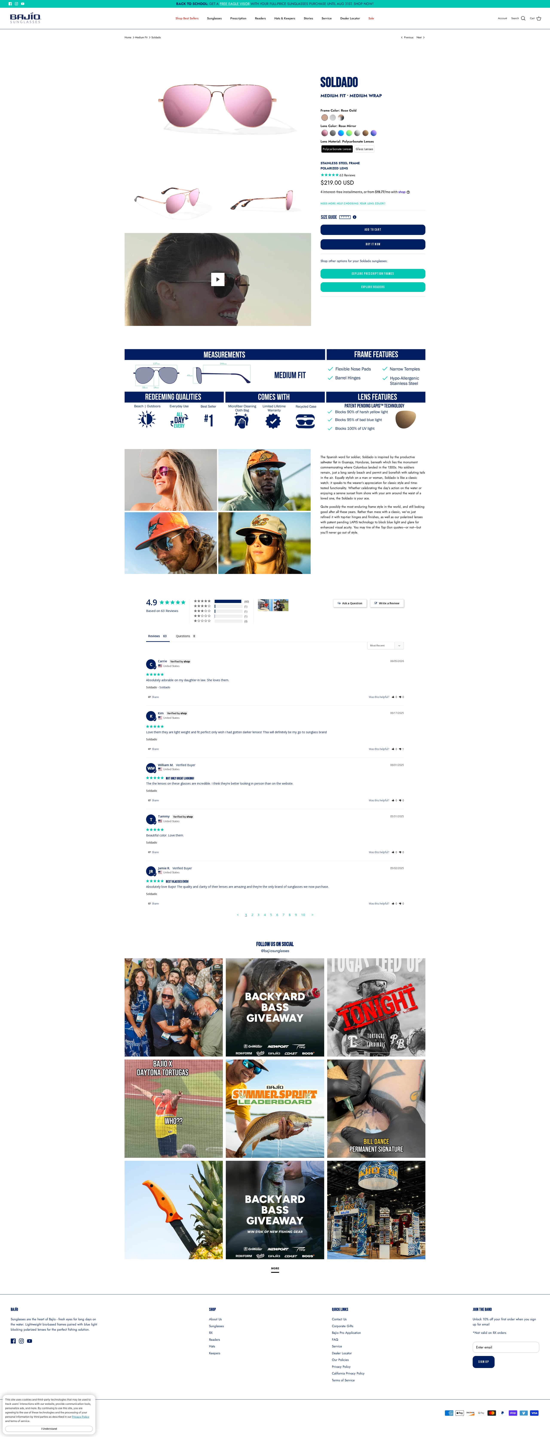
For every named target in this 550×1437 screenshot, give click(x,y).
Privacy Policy (341, 1366)
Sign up (483, 1362)
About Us (215, 1319)
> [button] (312, 915)
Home (128, 37)
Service (327, 18)
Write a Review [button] (389, 603)
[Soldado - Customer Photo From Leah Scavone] (281, 605)
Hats (212, 1346)
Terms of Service (343, 1380)
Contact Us (339, 1319)
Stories (308, 18)
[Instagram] (16, 3)
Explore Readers (373, 287)
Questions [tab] (183, 636)
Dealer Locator (350, 18)
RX (210, 1332)
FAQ (335, 1339)
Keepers (214, 1353)
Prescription (238, 18)
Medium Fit (141, 37)
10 (303, 915)
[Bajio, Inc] (25, 18)
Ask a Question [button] (352, 603)
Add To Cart (373, 230)
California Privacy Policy (348, 1373)
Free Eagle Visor (235, 3)
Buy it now (373, 244)
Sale (371, 18)
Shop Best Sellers (187, 18)
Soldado (156, 37)
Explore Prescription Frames (373, 274)
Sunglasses (214, 18)
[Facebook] (10, 3)
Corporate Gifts (342, 1326)
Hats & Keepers (284, 18)
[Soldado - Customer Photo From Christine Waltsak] (265, 605)
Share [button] (155, 697)
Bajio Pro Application (346, 1332)
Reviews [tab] (154, 636)
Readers (260, 18)
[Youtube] (22, 3)
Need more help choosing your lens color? (353, 203)
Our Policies (340, 1359)
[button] (324, 117)
